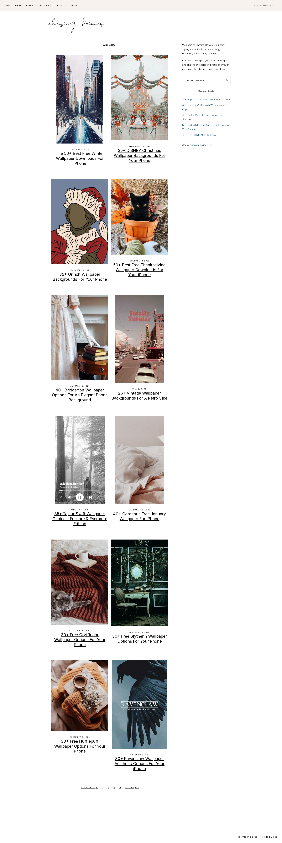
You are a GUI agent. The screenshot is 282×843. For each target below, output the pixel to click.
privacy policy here (202, 145)
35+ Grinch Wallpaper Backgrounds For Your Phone (80, 277)
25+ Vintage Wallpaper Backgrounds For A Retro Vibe (139, 396)
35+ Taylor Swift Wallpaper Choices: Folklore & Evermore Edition (79, 518)
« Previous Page (89, 788)
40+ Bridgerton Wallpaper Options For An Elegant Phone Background (80, 395)
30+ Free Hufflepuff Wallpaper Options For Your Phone (79, 746)
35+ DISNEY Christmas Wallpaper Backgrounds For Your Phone (139, 155)
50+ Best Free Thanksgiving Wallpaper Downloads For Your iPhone (139, 269)
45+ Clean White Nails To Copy (199, 135)
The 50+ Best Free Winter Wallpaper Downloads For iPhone (80, 158)
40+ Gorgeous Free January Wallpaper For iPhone (139, 516)
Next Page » (132, 788)
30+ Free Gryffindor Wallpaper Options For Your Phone (79, 639)
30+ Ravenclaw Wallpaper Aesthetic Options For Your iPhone (139, 763)
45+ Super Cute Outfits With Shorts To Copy (206, 99)
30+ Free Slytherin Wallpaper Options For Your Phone (139, 639)
